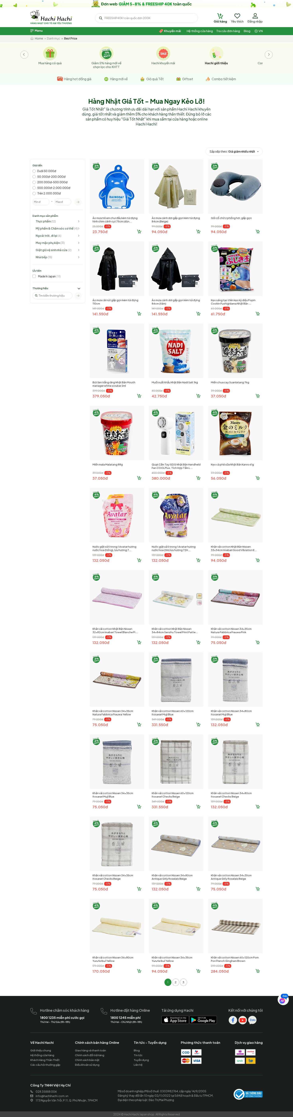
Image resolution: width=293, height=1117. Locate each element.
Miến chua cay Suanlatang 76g (230, 382)
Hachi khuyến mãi (163, 63)
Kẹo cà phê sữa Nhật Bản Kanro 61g (232, 464)
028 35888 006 (46, 1091)
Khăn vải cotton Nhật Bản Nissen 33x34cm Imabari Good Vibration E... (234, 548)
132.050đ (100, 560)
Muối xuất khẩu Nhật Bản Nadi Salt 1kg (175, 382)
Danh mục (53, 38)
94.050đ (159, 231)
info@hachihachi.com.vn (52, 1096)
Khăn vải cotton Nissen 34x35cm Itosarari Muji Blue (112, 795)
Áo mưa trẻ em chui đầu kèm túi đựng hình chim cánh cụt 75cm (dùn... (115, 219)
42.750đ (159, 396)
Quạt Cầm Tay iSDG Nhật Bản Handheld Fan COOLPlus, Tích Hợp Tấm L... (176, 466)
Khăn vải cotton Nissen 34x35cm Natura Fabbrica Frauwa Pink (231, 630)
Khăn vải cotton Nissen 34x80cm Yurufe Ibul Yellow (112, 959)
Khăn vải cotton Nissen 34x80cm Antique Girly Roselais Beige (172, 877)
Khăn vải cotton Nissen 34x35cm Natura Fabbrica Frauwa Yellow (112, 712)
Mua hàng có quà (50, 63)
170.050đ (101, 971)
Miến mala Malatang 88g (107, 464)
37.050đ (218, 396)
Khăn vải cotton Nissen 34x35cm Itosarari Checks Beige (112, 877)
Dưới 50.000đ (46, 171)
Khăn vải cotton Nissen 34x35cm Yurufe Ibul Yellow (172, 959)
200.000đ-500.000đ (52, 182)
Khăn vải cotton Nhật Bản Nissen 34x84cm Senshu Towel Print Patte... (175, 630)
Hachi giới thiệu (216, 63)
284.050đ (220, 971)
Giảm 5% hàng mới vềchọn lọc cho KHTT (106, 65)
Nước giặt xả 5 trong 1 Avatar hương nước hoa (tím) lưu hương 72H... (174, 548)
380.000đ (161, 478)
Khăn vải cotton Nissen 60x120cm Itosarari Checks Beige (173, 795)
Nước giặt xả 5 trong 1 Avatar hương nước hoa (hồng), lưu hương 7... (114, 548)
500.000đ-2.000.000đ (53, 187)
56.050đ (218, 478)
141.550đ (100, 314)
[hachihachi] (146, 3)
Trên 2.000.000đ (49, 193)
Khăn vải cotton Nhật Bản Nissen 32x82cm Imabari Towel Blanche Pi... (115, 630)
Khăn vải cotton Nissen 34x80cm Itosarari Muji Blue (231, 712)
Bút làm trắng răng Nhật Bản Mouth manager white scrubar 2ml (113, 384)
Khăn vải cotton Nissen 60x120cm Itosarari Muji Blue (173, 712)
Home (38, 38)
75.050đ (218, 642)
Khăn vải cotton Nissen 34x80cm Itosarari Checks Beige (231, 795)
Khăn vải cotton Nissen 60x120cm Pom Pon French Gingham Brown (235, 959)
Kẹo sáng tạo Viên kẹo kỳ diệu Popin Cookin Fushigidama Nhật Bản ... (233, 302)
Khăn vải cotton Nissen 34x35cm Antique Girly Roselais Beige (231, 877)
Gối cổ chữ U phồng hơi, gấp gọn (231, 218)
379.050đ (101, 396)
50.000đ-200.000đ (51, 176)
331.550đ (160, 724)
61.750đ (218, 314)
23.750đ (99, 231)
